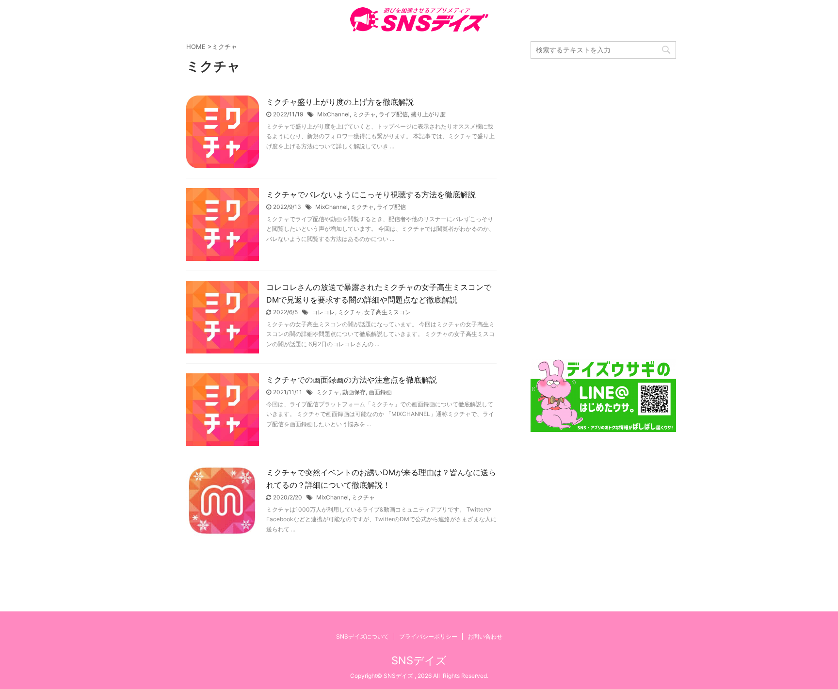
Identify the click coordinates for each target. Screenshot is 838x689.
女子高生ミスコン (387, 312)
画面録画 (380, 392)
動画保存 (354, 392)
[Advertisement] (603, 209)
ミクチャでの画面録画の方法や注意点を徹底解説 (351, 380)
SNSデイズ (419, 660)
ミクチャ (364, 114)
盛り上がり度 (428, 114)
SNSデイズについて (362, 636)
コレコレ (323, 312)
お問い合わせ (484, 636)
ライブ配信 (393, 114)
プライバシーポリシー (428, 636)
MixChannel (333, 114)
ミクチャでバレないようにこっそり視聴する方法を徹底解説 (371, 194)
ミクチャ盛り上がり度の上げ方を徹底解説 (340, 102)
